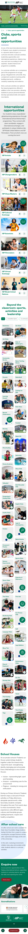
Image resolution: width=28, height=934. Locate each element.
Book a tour (6, 879)
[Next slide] (26, 906)
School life (6, 30)
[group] (11, 908)
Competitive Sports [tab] (12, 318)
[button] (7, 330)
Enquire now (14, 930)
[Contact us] (3, 930)
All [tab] (3, 318)
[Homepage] (2, 30)
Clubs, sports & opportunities (9, 25)
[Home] (14, 3)
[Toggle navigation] (25, 930)
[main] (14, 469)
